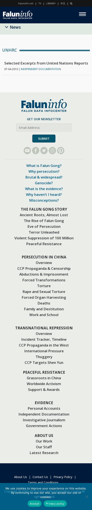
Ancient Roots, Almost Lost (44, 214)
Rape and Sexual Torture (43, 291)
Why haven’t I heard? (44, 194)
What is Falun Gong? (44, 165)
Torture (44, 285)
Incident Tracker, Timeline (44, 339)
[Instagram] (52, 150)
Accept (35, 503)
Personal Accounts (44, 408)
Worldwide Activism (44, 383)
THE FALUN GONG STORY (44, 209)
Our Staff (44, 446)
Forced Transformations (43, 280)
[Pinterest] (60, 150)
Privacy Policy (62, 477)
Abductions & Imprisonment (43, 274)
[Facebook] (35, 150)
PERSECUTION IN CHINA (44, 257)
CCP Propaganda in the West (44, 345)
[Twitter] (44, 150)
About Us (20, 477)
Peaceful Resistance (44, 243)
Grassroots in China (44, 377)
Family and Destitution (44, 308)
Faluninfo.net (25, 3)
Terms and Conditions (43, 482)
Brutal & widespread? (43, 177)
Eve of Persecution (44, 226)
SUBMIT (44, 138)
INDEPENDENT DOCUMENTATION (41, 69)
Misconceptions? (44, 200)
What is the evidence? (44, 188)
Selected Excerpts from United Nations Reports (46, 63)
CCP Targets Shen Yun (44, 362)
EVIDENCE (44, 402)
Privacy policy (55, 503)
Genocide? (44, 182)
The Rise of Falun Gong (44, 220)
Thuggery (44, 356)
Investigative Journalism (44, 419)
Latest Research (44, 452)
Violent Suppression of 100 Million (44, 238)
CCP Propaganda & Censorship (44, 268)
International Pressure (44, 350)
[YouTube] (27, 150)
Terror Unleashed (44, 232)
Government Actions (44, 425)
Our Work (44, 441)
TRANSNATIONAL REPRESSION (44, 328)
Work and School (43, 314)
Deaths (43, 303)
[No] (87, 496)
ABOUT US (44, 435)
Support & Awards (44, 389)
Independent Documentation (43, 414)
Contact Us (40, 477)
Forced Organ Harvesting (44, 297)
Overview (44, 262)
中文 (63, 3)
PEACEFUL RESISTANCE (44, 372)
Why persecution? (43, 171)
